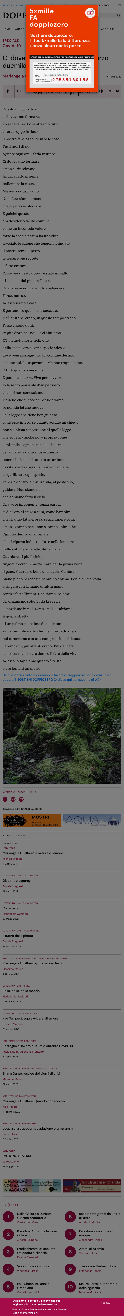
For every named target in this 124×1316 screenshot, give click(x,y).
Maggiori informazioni (25, 1313)
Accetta (105, 1302)
